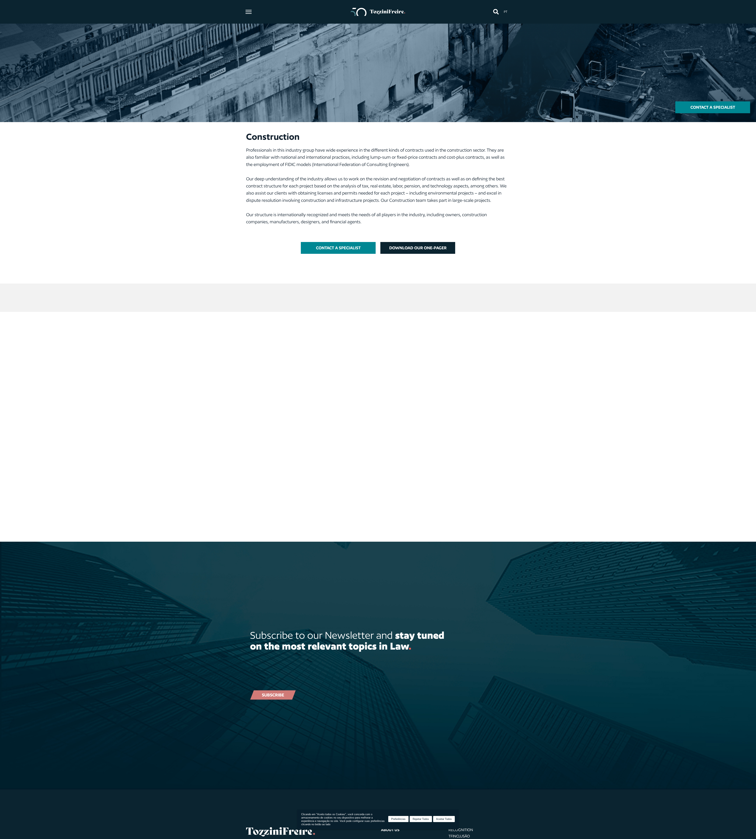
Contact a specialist (712, 107)
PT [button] (505, 12)
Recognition (460, 830)
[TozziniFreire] (378, 11)
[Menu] (248, 12)
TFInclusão (459, 836)
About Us (390, 830)
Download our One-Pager (418, 247)
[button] (495, 11)
